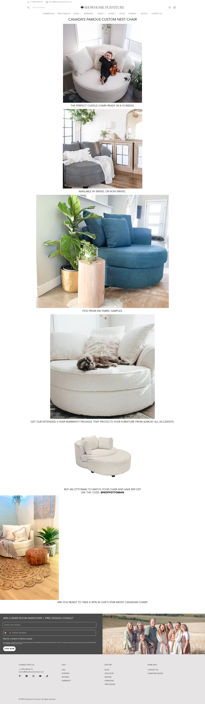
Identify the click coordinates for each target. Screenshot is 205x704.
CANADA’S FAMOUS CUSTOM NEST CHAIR (102, 19)
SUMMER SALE (48, 14)
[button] (174, 7)
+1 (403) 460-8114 (26, 669)
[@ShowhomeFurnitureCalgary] (40, 676)
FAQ (63, 670)
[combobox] (7, 633)
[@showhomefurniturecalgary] (47, 676)
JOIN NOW (9, 649)
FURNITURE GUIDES (155, 673)
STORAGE (132, 14)
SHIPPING (65, 673)
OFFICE (122, 14)
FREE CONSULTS (64, 14)
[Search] (28, 7)
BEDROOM (88, 14)
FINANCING (109, 681)
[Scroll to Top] (200, 692)
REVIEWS (108, 677)
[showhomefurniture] (20, 676)
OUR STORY (109, 673)
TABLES (100, 14)
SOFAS (76, 14)
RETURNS (65, 677)
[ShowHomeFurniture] (27, 676)
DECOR (144, 14)
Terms (20, 643)
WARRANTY (66, 681)
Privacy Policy (14, 643)
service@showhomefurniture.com (31, 672)
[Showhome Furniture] (102, 7)
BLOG (107, 670)
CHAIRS (111, 14)
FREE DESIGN (110, 684)
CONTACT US (157, 14)
